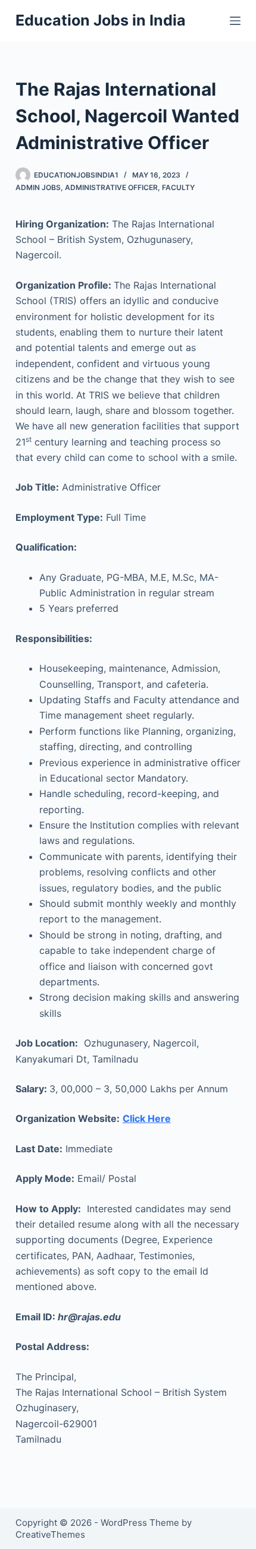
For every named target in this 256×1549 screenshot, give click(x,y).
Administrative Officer (111, 187)
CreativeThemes (50, 1534)
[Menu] (235, 20)
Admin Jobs (38, 187)
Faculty (178, 187)
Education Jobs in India (100, 20)
